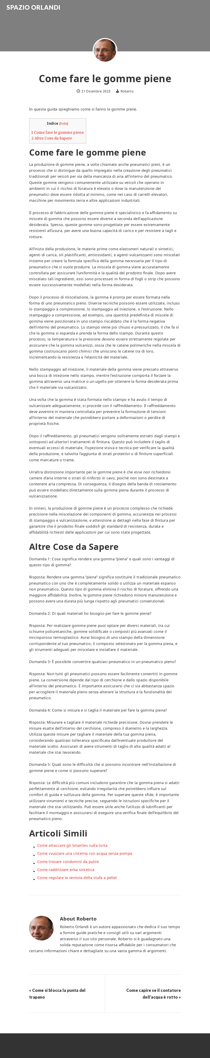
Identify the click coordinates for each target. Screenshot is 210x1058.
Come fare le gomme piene (57, 132)
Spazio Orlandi (33, 7)
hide (63, 123)
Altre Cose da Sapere (51, 138)
